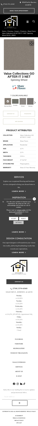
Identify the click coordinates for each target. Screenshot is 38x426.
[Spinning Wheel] (8, 101)
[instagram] (18, 384)
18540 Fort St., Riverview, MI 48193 (19, 292)
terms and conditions (15, 212)
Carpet (16, 31)
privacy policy (21, 210)
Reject (23, 218)
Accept (13, 218)
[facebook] (14, 384)
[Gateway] (30, 101)
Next (34, 102)
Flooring (10, 31)
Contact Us (10, 114)
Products (23, 31)
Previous (3, 102)
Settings (18, 222)
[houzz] (21, 384)
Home (4, 31)
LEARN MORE (18, 191)
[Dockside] (15, 101)
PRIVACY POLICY (31, 411)
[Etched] (23, 101)
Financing (27, 114)
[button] (19, 10)
